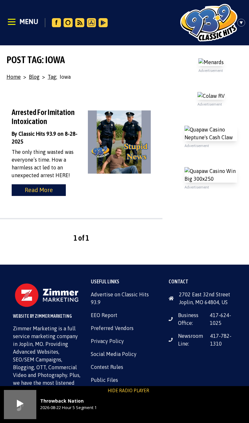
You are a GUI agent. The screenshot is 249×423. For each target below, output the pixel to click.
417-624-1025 (220, 319)
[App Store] (91, 22)
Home (13, 77)
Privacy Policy (107, 341)
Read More (39, 190)
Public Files (104, 380)
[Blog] (80, 22)
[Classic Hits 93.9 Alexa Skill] (68, 22)
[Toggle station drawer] (243, 23)
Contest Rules (107, 367)
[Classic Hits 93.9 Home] (208, 22)
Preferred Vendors (112, 328)
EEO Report (104, 315)
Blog (34, 77)
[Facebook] (56, 22)
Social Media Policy (113, 354)
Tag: (52, 77)
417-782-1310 (220, 340)
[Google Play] (103, 22)
